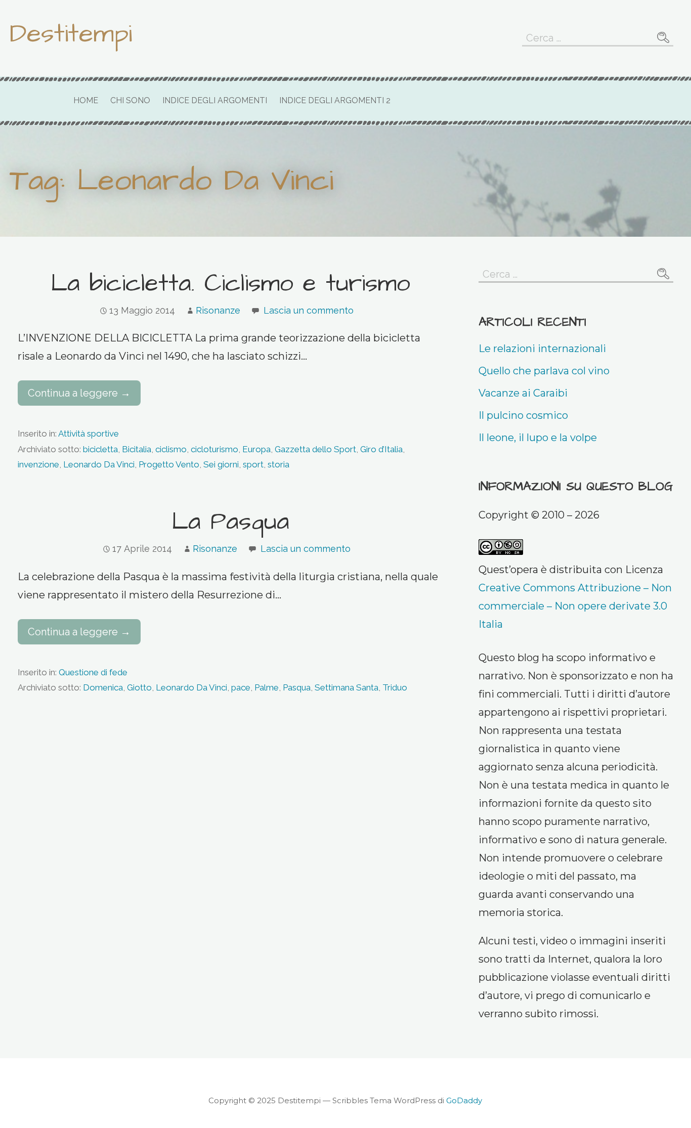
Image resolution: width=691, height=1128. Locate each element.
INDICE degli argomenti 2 (335, 100)
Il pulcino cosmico (523, 415)
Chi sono (130, 100)
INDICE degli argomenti (214, 100)
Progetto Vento (169, 464)
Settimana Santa (346, 687)
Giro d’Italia (381, 449)
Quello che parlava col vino (544, 371)
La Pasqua (230, 522)
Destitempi (71, 34)
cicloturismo (214, 449)
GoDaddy (464, 1100)
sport (253, 464)
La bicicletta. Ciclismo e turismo (230, 283)
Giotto (139, 687)
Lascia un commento (309, 310)
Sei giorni (221, 464)
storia (278, 464)
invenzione (38, 464)
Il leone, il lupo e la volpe (538, 437)
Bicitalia (136, 449)
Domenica (103, 687)
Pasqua (297, 687)
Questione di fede (93, 672)
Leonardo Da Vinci (99, 464)
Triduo (394, 687)
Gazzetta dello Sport (315, 449)
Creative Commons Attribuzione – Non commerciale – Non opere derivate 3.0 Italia (575, 606)
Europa (256, 449)
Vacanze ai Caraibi (523, 393)
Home (85, 100)
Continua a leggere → (79, 393)
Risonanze (218, 310)
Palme (266, 687)
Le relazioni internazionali (542, 348)
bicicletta (100, 449)
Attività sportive (88, 433)
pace (240, 687)
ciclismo (171, 449)
